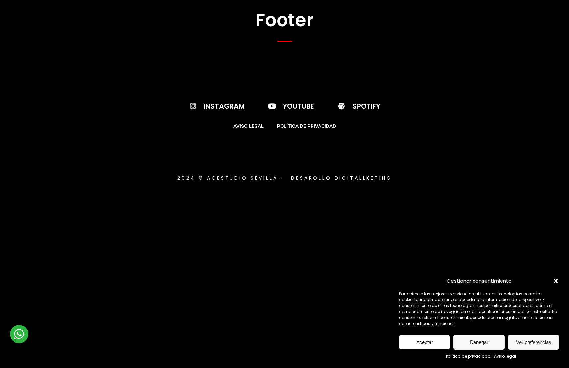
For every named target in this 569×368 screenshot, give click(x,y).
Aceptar (424, 342)
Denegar (479, 342)
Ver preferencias (533, 342)
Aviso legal (505, 356)
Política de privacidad (468, 356)
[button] (556, 281)
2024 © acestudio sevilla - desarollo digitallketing (284, 178)
